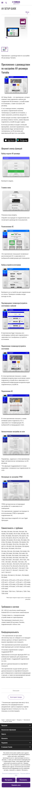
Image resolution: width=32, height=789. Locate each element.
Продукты (19, 720)
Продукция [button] (4, 725)
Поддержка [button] (4, 743)
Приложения (27, 720)
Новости (3, 734)
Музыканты (4, 738)
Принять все (16, 785)
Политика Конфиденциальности (10, 773)
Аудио (3, 720)
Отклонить (23, 780)
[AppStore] (10, 140)
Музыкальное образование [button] (8, 730)
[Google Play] (22, 140)
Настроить (8, 780)
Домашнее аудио (10, 720)
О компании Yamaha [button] (6, 747)
